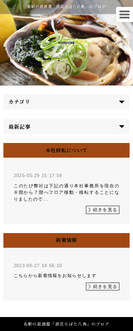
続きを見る (105, 209)
